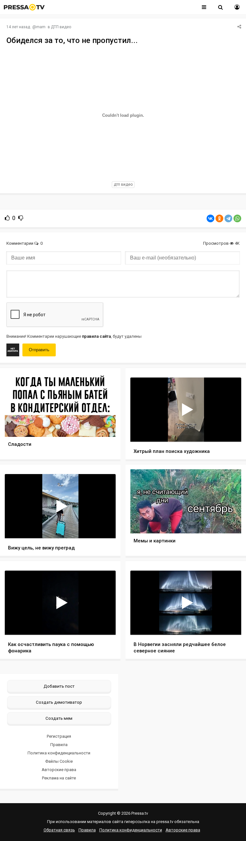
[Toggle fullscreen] (229, 431)
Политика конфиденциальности (59, 753)
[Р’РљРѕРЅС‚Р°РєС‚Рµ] (210, 218)
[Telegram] (228, 218)
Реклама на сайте (59, 778)
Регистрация (59, 736)
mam (40, 27)
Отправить (39, 349)
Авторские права (59, 769)
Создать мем (58, 718)
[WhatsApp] (237, 218)
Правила (59, 744)
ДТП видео (61, 27)
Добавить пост (59, 686)
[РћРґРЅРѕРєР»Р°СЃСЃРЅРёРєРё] (219, 218)
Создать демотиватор (59, 702)
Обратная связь (59, 830)
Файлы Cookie (59, 761)
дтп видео (123, 184)
